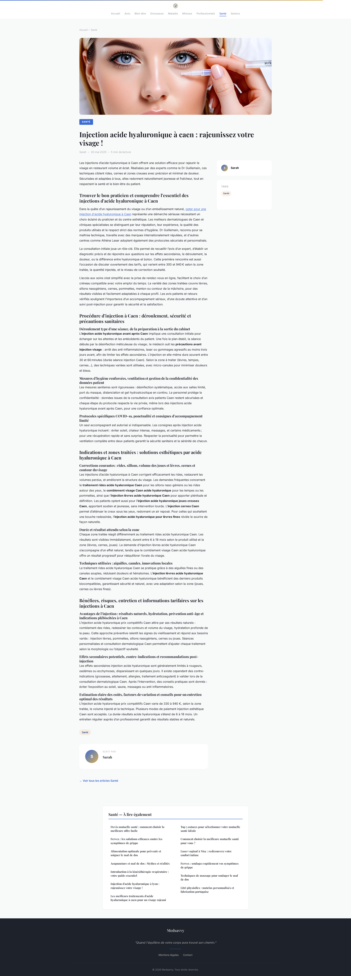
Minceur (187, 13)
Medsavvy (175, 930)
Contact (188, 954)
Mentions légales (168, 954)
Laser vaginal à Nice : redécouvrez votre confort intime (206, 853)
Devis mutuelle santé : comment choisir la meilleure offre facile (137, 829)
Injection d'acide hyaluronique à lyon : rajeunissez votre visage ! (135, 885)
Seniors (235, 13)
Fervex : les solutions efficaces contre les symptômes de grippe (136, 841)
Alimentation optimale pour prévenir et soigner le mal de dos (136, 853)
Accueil (115, 13)
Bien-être (140, 13)
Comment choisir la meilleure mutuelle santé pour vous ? (210, 841)
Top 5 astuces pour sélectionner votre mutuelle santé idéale (210, 829)
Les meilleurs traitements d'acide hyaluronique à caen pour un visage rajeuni (138, 898)
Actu (127, 13)
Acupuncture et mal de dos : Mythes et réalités (140, 863)
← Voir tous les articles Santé (98, 780)
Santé (222, 13)
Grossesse (157, 13)
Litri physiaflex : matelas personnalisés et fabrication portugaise (207, 889)
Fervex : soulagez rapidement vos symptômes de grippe (210, 865)
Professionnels (206, 13)
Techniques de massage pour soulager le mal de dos (209, 877)
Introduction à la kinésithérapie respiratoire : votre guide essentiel (140, 873)
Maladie (173, 13)
